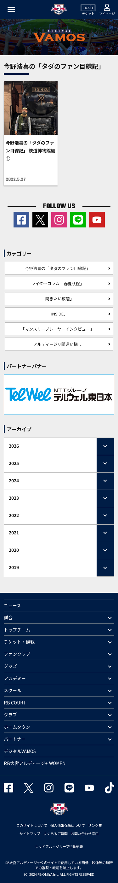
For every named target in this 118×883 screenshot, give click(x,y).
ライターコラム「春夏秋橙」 (57, 283)
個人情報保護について (67, 825)
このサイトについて (31, 825)
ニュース (12, 605)
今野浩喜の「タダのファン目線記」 (57, 268)
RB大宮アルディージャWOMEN (34, 763)
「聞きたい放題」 (57, 299)
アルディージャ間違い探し (57, 344)
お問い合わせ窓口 (84, 833)
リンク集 (95, 825)
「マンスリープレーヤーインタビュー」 (57, 329)
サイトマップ (30, 833)
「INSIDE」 (57, 314)
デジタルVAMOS (20, 751)
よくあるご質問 (55, 833)
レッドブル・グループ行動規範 (59, 846)
